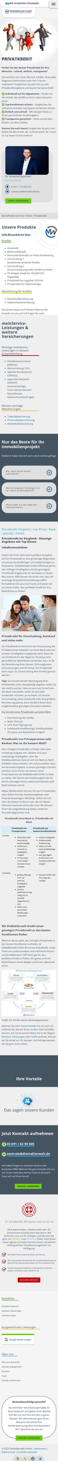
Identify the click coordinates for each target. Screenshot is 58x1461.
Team (4, 1376)
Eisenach (6, 1036)
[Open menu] (53, 4)
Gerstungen (18, 1036)
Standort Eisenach (10, 1306)
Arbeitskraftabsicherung (20, 423)
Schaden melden (29, 1280)
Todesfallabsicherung (18, 416)
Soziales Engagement (12, 1366)
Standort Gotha (9, 1315)
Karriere (5, 1371)
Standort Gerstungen (12, 1311)
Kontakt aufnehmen (28, 1186)
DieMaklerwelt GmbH (26, 565)
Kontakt (32, 1026)
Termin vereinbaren (18, 200)
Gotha (34, 1036)
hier (28, 235)
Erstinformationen (27, 1452)
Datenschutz (8, 1452)
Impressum (40, 1448)
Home (28, 215)
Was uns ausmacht (11, 1362)
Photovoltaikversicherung (21, 420)
